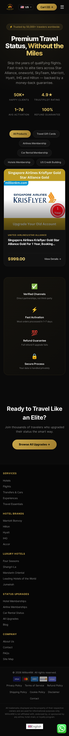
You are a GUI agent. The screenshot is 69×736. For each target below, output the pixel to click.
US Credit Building (50, 162)
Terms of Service (34, 685)
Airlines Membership (34, 143)
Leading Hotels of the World (19, 578)
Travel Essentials (13, 504)
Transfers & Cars (13, 492)
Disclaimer (54, 692)
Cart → (46, 7)
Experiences (10, 498)
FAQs (6, 653)
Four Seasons (11, 560)
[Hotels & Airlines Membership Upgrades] (10, 7)
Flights (7, 486)
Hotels (6, 480)
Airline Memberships (15, 606)
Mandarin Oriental (13, 572)
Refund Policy (55, 685)
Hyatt (6, 532)
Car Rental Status (13, 612)
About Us (8, 641)
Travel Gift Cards (46, 133)
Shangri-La (9, 566)
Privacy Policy (14, 685)
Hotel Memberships (14, 601)
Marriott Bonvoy (12, 520)
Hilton (6, 526)
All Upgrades (10, 618)
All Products (20, 133)
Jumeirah (8, 584)
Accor (6, 544)
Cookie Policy (37, 692)
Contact (8, 647)
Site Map (8, 659)
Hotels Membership (19, 162)
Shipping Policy (18, 692)
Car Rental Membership (34, 152)
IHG (5, 538)
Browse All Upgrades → (34, 444)
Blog (5, 624)
